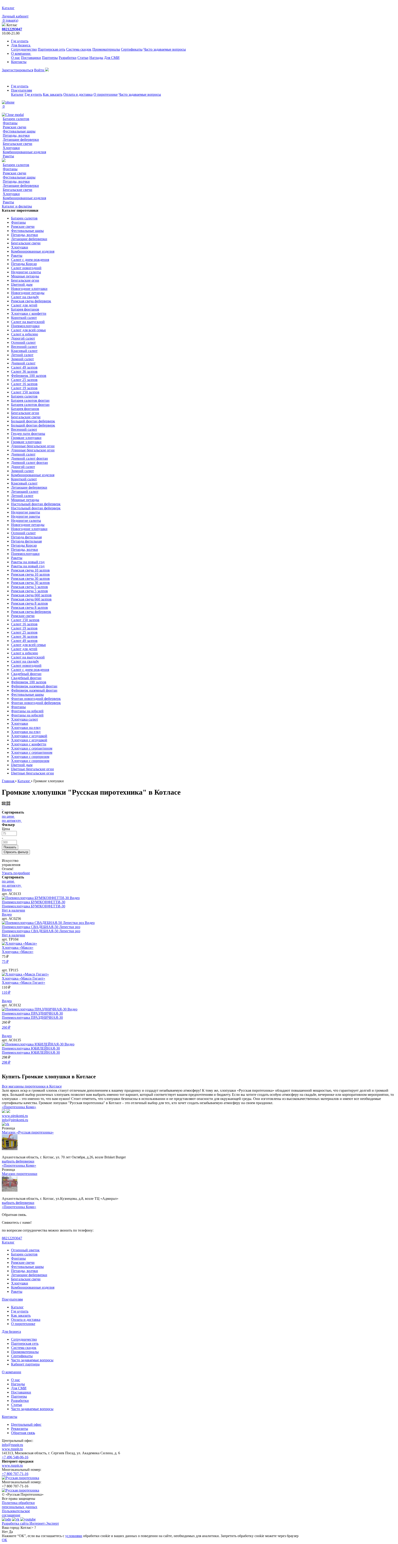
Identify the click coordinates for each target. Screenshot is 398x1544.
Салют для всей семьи (28, 330)
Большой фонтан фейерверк (33, 421)
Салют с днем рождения (30, 260)
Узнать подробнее (16, 873)
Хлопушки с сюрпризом (30, 757)
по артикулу (11, 821)
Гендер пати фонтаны (28, 434)
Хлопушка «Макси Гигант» (23, 978)
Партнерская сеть (51, 49)
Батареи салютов (16, 119)
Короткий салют (24, 318)
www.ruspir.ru (12, 1449)
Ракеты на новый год (27, 562)
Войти (39, 70)
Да (11, 1532)
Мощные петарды (25, 276)
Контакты (18, 62)
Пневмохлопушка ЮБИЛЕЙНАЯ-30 (31, 1048)
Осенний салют (23, 342)
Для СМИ (112, 58)
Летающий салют (24, 492)
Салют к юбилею (24, 334)
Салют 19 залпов (24, 388)
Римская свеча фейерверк (31, 301)
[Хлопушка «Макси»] (19, 943)
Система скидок (78, 49)
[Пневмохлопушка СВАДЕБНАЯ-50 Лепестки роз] (43, 923)
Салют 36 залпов (24, 371)
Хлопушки (11, 148)
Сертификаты (132, 49)
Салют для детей (24, 305)
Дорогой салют (23, 338)
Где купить (19, 41)
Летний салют (22, 355)
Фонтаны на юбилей (27, 711)
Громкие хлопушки (26, 438)
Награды (96, 58)
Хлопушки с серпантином (31, 748)
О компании (21, 53)
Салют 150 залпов (25, 392)
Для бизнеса (21, 45)
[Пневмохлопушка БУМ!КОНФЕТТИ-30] (36, 898)
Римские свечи (14, 127)
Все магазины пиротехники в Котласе (32, 1086)
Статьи (82, 58)
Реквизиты (19, 1429)
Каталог (17, 94)
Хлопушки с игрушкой (29, 736)
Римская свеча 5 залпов (29, 587)
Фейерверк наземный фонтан (34, 686)
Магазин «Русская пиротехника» (28, 1132)
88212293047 (12, 29)
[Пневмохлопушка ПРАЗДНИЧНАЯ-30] (34, 1009)
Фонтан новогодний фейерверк (36, 699)
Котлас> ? (28, 1528)
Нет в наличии (13, 910)
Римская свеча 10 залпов (30, 570)
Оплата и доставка (78, 94)
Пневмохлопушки (25, 326)
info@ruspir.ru (12, 1445)
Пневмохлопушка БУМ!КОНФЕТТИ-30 (33, 902)
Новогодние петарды (27, 293)
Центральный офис (26, 1424)
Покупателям (21, 90)
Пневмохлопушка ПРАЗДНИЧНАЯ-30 (32, 1013)
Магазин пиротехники (19, 1174)
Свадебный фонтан (26, 674)
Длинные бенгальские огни (33, 446)
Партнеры (50, 58)
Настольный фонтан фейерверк (36, 504)
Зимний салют (22, 359)
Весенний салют (24, 347)
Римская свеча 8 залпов (29, 603)
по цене (8, 816)
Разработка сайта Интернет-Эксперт (30, 1523)
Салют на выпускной (28, 322)
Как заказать (52, 94)
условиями (73, 1536)
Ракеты (8, 156)
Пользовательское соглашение (16, 1513)
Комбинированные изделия (24, 152)
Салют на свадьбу (25, 297)
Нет (5, 1532)
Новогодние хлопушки (29, 289)
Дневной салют (23, 363)
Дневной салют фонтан (29, 458)
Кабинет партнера (25, 1364)
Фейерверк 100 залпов (28, 376)
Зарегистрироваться (17, 70)
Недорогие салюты (26, 272)
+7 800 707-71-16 (15, 1474)
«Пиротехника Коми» (19, 1107)
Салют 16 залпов (24, 384)
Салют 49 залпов (24, 367)
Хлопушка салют (24, 719)
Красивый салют (24, 351)
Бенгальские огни (25, 280)
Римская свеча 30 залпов (30, 578)
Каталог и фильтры (17, 206)
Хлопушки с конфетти (28, 313)
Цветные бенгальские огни (32, 769)
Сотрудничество (24, 49)
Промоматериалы (106, 49)
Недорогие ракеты (25, 512)
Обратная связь (23, 1433)
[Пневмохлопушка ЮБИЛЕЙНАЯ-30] (33, 1044)
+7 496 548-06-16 (15, 1457)
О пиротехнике (106, 94)
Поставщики (31, 58)
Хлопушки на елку (26, 728)
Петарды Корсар (24, 264)
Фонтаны (10, 123)
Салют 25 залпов (24, 380)
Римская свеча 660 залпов (31, 595)
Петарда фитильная (26, 537)
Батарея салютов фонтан (30, 400)
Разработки (67, 58)
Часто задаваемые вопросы (164, 49)
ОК (4, 1540)
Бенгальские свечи (17, 144)
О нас (15, 58)
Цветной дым (21, 284)
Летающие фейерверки (21, 139)
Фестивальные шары (19, 131)
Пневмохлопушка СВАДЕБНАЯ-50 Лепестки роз (41, 927)
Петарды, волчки (16, 135)
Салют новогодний (26, 268)
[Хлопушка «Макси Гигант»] (25, 974)
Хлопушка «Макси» (17, 947)
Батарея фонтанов (25, 309)
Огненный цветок (25, 1250)
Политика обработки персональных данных (19, 1505)
